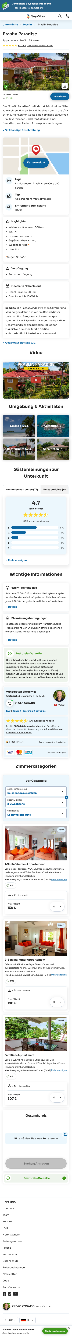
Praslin (27, 24)
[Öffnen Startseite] (36, 16)
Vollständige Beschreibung (22, 130)
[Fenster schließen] (69, 1328)
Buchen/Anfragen (36, 1163)
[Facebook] (4, 1294)
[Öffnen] (4, 16)
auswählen (60, 96)
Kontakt (16, 711)
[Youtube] (15, 1294)
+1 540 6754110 (23, 1306)
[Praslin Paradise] (36, 380)
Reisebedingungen (14, 1267)
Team (6, 1214)
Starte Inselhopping (55, 1331)
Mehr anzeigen (17, 560)
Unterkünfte (10, 24)
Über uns (8, 1208)
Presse (7, 1247)
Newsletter (10, 1274)
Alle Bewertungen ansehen (19, 732)
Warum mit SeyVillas (34, 711)
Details (12, 606)
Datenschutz (10, 1260)
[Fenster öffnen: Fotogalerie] (36, 71)
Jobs (6, 1280)
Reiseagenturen (13, 1241)
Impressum (10, 1254)
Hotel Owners (11, 1234)
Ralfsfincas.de (11, 1287)
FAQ (8, 711)
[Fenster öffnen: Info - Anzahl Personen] (66, 797)
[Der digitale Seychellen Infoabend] (36, 6)
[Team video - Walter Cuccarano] (59, 696)
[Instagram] (9, 1294)
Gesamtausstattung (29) (20, 342)
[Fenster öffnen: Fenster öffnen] (67, 16)
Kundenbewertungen (36, 521)
